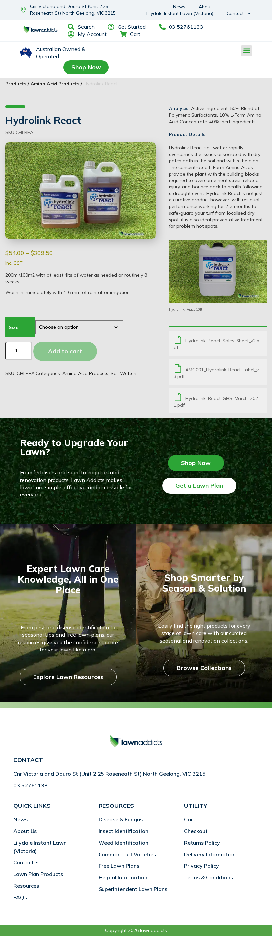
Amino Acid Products (85, 373)
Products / (17, 84)
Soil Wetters (124, 373)
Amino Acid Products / (56, 84)
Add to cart (65, 351)
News (179, 7)
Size (13, 327)
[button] (246, 50)
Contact (235, 13)
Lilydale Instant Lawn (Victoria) (179, 13)
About (205, 7)
